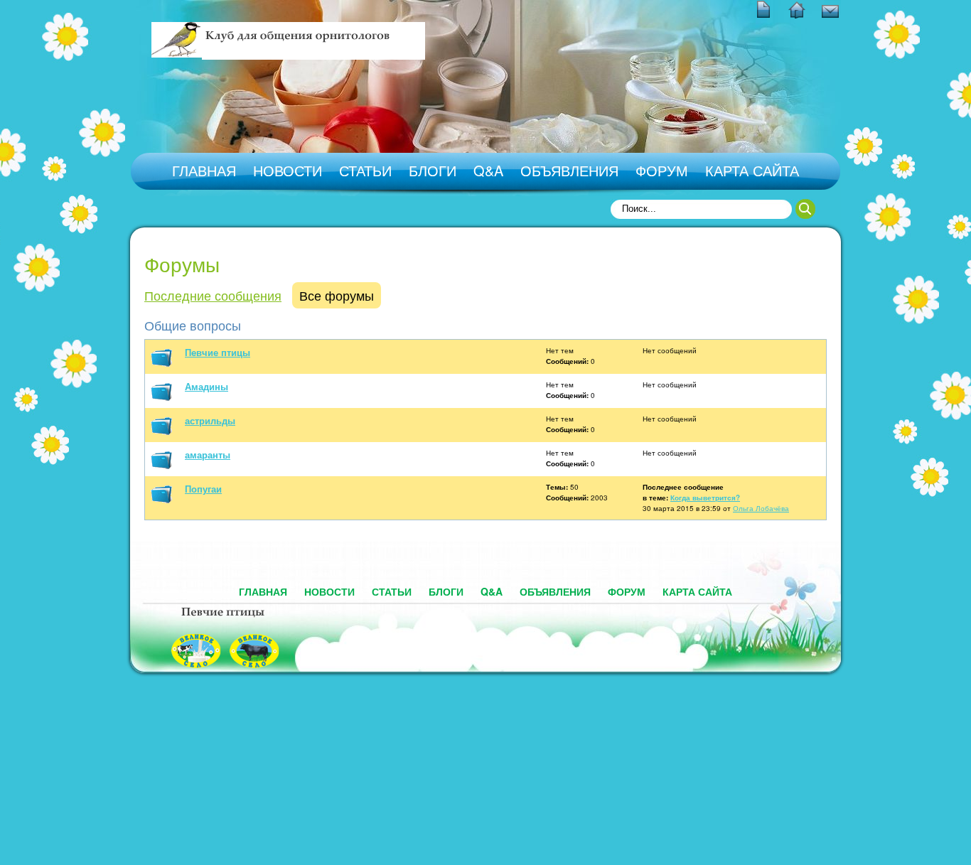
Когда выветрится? (705, 498)
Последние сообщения (212, 295)
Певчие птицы (217, 352)
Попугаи (203, 488)
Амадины (206, 386)
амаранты (207, 454)
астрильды (210, 420)
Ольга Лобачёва (761, 508)
